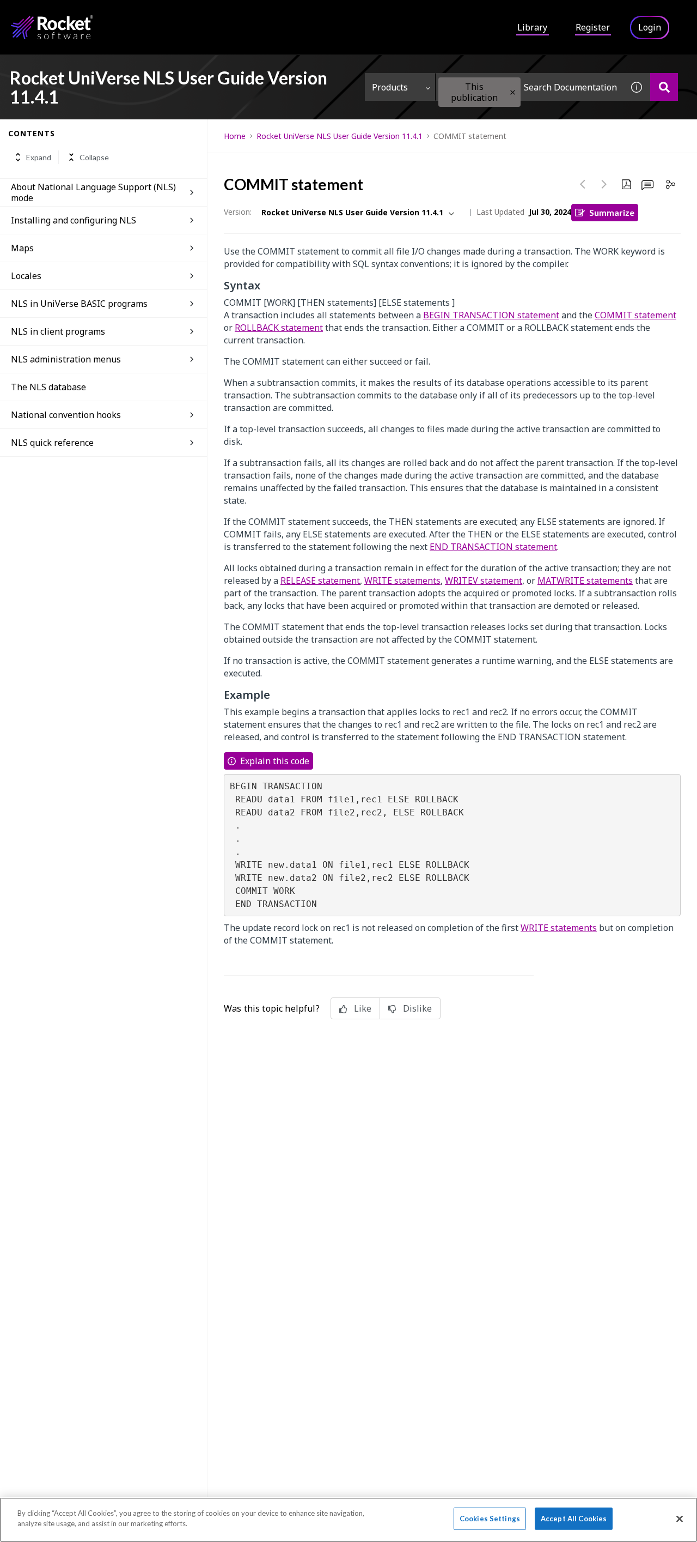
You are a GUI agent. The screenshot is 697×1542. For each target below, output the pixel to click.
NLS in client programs (58, 331)
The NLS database (48, 387)
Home (235, 136)
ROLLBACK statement (279, 328)
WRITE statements (402, 580)
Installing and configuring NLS (73, 220)
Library (532, 27)
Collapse (94, 157)
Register (593, 27)
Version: (238, 212)
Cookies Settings (490, 1518)
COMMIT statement (635, 315)
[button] (513, 92)
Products (390, 87)
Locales (26, 276)
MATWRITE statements (585, 580)
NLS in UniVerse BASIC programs (79, 304)
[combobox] (529, 87)
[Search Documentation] (664, 87)
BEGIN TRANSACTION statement (491, 315)
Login (649, 27)
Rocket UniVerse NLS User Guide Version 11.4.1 (339, 136)
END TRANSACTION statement (493, 547)
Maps (22, 248)
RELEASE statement (320, 580)
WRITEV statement (483, 580)
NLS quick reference (52, 443)
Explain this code (274, 761)
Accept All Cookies (574, 1518)
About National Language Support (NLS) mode (93, 192)
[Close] (680, 1519)
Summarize (611, 212)
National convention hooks (66, 415)
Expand (38, 157)
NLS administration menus (66, 359)
